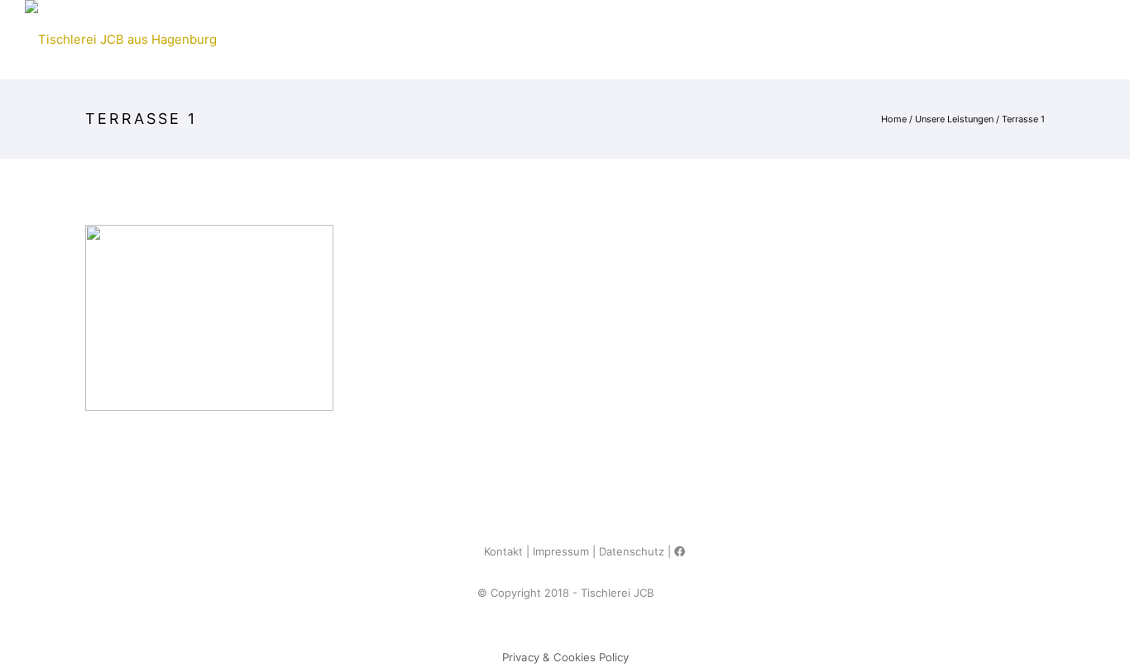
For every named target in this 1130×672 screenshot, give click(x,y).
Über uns (935, 39)
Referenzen (838, 39)
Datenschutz (631, 551)
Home (249, 39)
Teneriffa (634, 39)
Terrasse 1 (1023, 119)
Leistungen (732, 39)
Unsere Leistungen (954, 119)
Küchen (395, 39)
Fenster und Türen (512, 39)
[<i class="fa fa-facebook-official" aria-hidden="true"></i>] (679, 551)
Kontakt (1023, 39)
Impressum (561, 551)
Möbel (318, 39)
